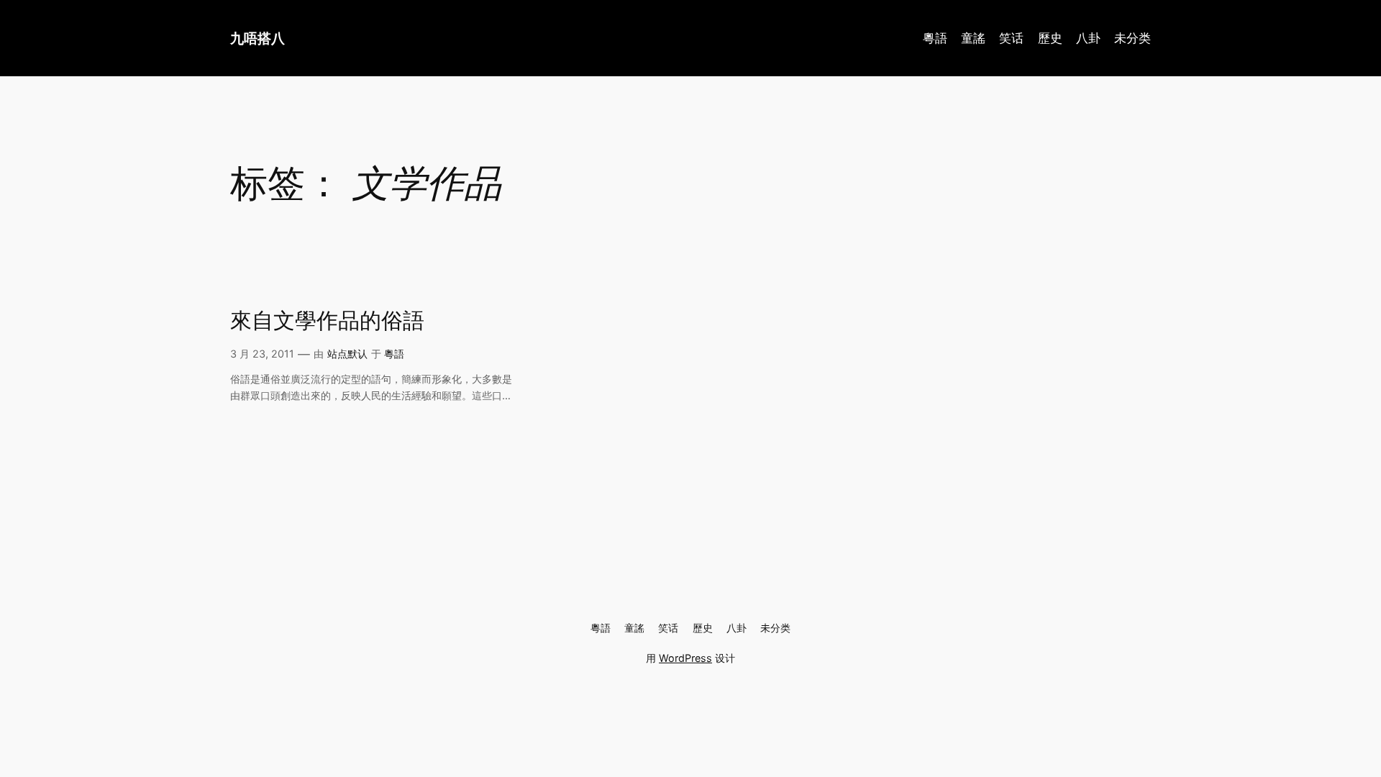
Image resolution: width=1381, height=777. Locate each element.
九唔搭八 (257, 38)
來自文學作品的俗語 (327, 320)
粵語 (394, 353)
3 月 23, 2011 (262, 353)
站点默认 (347, 353)
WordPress (685, 658)
